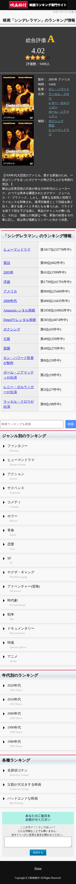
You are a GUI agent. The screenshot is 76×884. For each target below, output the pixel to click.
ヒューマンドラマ (59, 132)
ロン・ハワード (59, 89)
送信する (38, 852)
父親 (6, 339)
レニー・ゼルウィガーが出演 (18, 389)
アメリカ (10, 291)
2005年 (8, 272)
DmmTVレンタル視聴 (19, 320)
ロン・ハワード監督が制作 (18, 360)
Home (38, 868)
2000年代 (10, 301)
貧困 (6, 348)
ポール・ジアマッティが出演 (18, 375)
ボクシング (56, 121)
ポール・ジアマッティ (59, 114)
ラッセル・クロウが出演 (18, 404)
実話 (51, 125)
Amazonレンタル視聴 (19, 310)
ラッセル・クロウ (59, 96)
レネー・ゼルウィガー (59, 105)
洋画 (6, 282)
